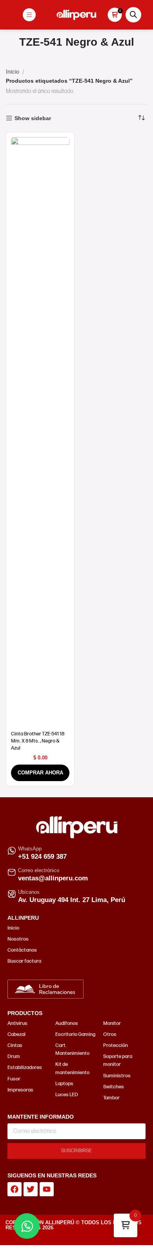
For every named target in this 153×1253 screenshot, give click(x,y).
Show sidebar (33, 118)
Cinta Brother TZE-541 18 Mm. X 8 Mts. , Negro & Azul (37, 741)
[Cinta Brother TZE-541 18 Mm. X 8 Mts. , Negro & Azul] (40, 432)
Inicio (12, 72)
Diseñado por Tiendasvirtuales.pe (76, 1237)
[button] (40, 773)
